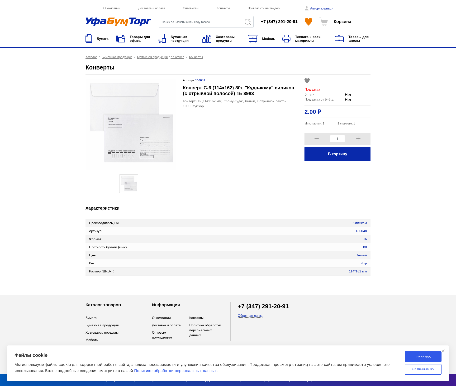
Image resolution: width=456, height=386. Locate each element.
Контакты (223, 8)
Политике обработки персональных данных (175, 370)
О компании (111, 8)
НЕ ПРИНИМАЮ (423, 369)
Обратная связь (250, 315)
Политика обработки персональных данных (205, 330)
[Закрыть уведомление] (443, 350)
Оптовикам (191, 8)
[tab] (102, 208)
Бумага (91, 318)
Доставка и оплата (151, 8)
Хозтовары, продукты (102, 332)
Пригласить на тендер (264, 8)
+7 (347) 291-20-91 (279, 21)
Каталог (91, 57)
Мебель (92, 340)
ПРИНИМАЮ (423, 356)
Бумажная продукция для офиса (160, 57)
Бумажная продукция (117, 57)
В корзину (337, 154)
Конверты (196, 57)
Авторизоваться (321, 8)
